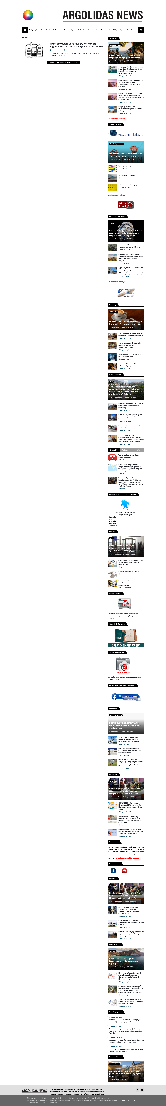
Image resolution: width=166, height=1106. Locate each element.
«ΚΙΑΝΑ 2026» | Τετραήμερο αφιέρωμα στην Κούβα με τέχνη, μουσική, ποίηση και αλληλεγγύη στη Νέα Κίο (129, 819)
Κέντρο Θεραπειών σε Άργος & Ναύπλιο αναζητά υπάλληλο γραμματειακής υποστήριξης (122, 548)
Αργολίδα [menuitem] (44, 30)
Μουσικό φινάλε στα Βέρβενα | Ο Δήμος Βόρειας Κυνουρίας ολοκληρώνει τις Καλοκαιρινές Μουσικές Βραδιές (129, 976)
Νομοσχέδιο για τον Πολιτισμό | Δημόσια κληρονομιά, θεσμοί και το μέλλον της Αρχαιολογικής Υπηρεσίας (130, 258)
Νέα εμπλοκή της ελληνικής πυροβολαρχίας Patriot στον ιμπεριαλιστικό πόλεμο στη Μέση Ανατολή (125, 1031)
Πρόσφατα (125, 450)
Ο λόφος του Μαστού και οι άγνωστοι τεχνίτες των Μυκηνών (129, 246)
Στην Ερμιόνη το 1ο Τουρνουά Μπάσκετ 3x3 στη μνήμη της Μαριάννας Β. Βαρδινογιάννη (128, 739)
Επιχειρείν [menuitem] (92, 30)
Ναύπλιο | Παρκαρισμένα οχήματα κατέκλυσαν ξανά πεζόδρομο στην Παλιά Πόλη (130, 417)
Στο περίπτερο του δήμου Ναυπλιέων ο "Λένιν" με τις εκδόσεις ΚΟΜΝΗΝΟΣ (125, 155)
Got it (136, 1100)
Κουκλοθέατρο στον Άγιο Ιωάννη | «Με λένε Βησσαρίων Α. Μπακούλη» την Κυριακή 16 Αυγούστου (130, 832)
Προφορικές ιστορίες (125, 166)
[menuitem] (25, 30)
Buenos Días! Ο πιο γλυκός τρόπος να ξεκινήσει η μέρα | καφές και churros (125, 323)
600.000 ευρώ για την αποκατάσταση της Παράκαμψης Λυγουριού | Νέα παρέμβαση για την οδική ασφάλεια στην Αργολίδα (131, 439)
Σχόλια (138, 450)
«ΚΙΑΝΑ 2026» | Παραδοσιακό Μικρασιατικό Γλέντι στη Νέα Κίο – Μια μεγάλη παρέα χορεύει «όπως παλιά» (130, 806)
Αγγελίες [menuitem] (130, 30)
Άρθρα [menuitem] (80, 30)
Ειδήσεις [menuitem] (32, 30)
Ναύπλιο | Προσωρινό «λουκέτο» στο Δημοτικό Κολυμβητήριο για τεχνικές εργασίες (129, 751)
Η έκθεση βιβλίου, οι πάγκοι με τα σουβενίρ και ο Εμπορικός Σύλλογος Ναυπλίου (131, 923)
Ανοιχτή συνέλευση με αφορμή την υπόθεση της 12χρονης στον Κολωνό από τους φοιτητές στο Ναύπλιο (76, 45)
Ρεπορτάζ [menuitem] (104, 30)
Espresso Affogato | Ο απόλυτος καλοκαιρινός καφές (130, 365)
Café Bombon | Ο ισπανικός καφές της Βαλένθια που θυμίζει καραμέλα (131, 335)
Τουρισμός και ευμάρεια (126, 175)
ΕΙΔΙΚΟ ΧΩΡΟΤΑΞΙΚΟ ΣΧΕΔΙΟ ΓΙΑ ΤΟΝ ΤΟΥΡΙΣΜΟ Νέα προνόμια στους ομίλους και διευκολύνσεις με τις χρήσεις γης (131, 97)
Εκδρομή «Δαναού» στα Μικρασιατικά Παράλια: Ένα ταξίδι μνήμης (130, 109)
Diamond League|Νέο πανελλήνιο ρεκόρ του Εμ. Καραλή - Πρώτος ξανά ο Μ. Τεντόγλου (125, 725)
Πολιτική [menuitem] (56, 30)
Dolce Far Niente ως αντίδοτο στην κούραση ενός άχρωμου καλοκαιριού (124, 56)
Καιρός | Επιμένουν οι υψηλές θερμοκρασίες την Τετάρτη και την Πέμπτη (123, 961)
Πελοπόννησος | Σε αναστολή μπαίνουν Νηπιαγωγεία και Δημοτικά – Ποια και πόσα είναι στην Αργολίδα (129, 910)
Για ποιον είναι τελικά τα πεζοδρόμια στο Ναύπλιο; (131, 427)
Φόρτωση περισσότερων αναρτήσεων (63, 62)
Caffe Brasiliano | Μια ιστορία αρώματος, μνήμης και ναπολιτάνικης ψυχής (129, 345)
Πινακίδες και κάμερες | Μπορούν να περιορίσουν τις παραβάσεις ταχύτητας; (131, 406)
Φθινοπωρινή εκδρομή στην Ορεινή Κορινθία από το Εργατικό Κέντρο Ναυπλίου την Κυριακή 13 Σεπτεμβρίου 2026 (130, 70)
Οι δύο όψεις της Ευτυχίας (127, 185)
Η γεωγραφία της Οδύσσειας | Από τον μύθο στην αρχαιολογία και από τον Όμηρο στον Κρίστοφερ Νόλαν (125, 233)
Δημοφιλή (113, 450)
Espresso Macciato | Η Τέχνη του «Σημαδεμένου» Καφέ (130, 355)
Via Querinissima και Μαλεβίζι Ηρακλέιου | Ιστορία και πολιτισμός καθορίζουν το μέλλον (130, 1002)
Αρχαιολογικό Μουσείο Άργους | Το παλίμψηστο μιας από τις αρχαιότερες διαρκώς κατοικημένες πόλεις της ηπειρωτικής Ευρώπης (130, 271)
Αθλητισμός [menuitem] (117, 30)
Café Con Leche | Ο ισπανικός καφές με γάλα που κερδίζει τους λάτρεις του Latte (125, 1021)
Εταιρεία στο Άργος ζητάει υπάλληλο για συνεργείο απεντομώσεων (127, 583)
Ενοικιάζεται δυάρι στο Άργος (128, 571)
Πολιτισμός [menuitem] (68, 30)
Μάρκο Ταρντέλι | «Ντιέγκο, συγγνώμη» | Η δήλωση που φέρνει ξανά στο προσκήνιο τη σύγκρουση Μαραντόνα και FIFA (130, 763)
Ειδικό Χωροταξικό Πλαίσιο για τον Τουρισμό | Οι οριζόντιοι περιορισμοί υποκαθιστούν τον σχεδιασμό (130, 83)
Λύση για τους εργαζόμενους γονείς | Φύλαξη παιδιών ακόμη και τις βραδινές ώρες (131, 562)
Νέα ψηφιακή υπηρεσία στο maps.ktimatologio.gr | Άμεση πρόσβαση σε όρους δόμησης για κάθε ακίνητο (130, 468)
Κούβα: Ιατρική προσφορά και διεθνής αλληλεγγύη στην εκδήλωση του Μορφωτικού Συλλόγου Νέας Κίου (125, 791)
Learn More (127, 1100)
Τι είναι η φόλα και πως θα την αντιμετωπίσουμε (128, 456)
